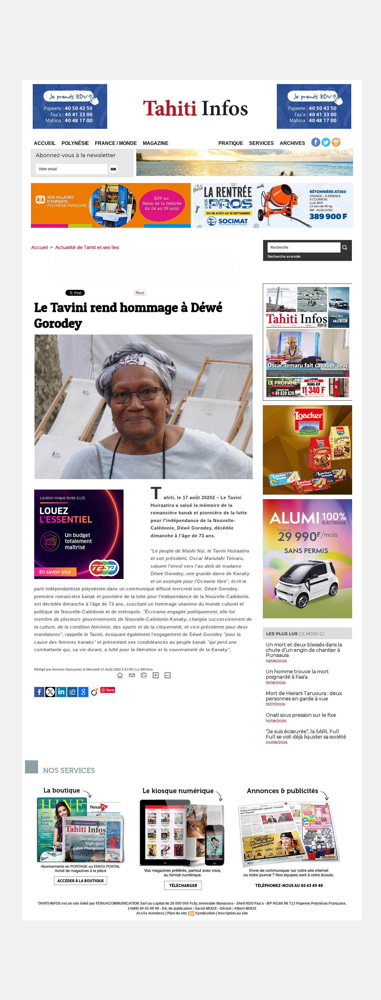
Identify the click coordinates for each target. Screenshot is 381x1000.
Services (261, 143)
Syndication (205, 913)
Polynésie (75, 143)
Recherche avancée (284, 256)
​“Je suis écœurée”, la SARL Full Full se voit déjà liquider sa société (306, 734)
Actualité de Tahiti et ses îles (87, 247)
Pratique (230, 143)
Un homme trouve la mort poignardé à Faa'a (297, 674)
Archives (292, 143)
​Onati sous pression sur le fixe (301, 715)
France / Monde (116, 143)
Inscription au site (233, 913)
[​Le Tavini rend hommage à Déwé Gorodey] (144, 336)
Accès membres (150, 913)
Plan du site (177, 913)
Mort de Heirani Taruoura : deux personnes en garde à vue (304, 696)
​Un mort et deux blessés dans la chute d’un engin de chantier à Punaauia (304, 650)
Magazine (155, 143)
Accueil (45, 143)
